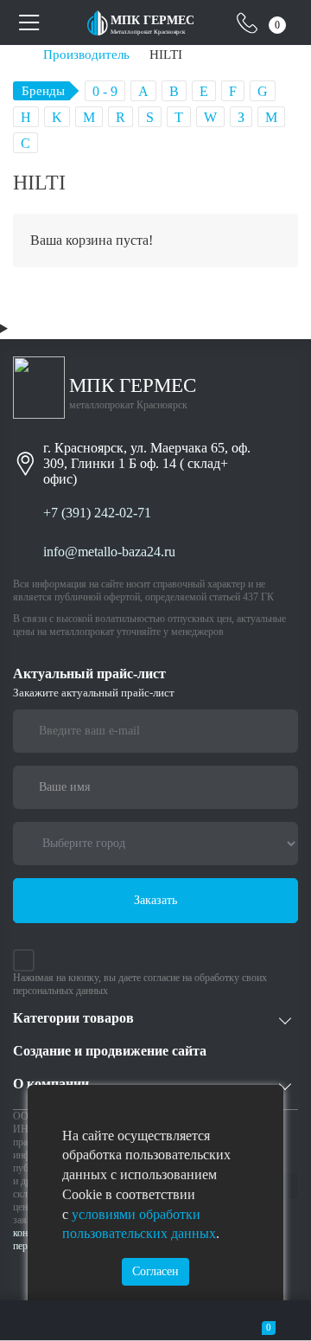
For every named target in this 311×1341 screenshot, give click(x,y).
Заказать (155, 900)
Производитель (86, 54)
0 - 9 (104, 91)
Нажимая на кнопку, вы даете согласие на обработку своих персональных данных (140, 984)
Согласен (155, 1271)
